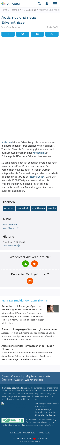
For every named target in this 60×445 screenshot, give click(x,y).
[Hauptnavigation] (55, 3)
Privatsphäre (43, 432)
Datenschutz (28, 432)
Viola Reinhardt (10, 224)
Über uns (6, 379)
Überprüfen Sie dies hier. (45, 415)
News (4, 9)
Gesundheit (23, 208)
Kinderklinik (39, 152)
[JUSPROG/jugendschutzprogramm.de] (12, 420)
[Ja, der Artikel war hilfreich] (25, 263)
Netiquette (44, 376)
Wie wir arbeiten (34, 379)
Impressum (15, 432)
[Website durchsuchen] (39, 3)
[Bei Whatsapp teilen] (52, 34)
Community (17, 376)
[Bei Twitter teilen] (22, 34)
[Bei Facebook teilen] (8, 34)
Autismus (31, 9)
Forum (5, 376)
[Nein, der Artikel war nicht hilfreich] (34, 263)
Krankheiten (38, 208)
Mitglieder (31, 376)
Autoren (18, 379)
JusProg (49, 425)
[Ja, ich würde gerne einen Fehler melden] (30, 281)
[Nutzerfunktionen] (47, 3)
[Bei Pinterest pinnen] (37, 34)
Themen (14, 9)
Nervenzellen (37, 176)
